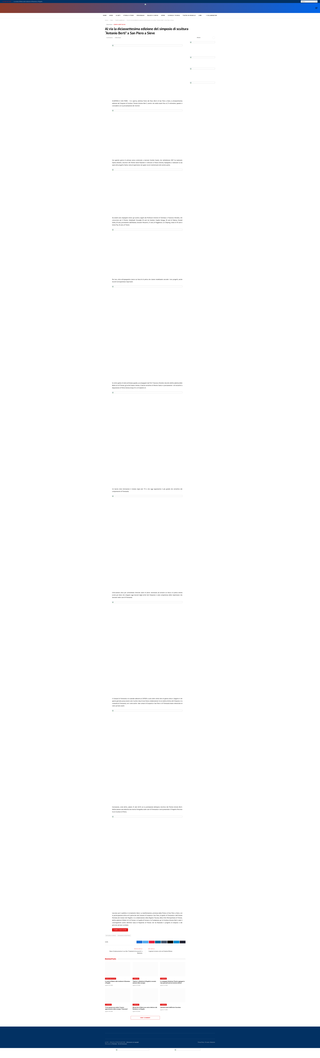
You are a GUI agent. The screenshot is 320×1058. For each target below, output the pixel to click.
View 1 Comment (145, 1017)
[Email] (106, 58)
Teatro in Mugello (189, 15)
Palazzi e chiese (152, 15)
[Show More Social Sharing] (213, 37)
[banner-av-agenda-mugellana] (202, 42)
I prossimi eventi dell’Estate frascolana (170, 1007)
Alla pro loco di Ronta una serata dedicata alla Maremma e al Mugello (145, 1008)
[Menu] (316, 8)
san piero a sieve (111, 935)
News (111, 15)
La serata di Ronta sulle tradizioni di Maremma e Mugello (28, 1)
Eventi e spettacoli (119, 24)
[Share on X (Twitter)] (205, 37)
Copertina (136, 978)
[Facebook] (106, 47)
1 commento (109, 37)
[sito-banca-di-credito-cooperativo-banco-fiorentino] (202, 83)
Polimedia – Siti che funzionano (119, 1044)
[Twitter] (106, 51)
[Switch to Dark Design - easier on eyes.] (297, 1)
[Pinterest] (106, 55)
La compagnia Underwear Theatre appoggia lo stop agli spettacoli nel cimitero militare (172, 982)
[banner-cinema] (202, 69)
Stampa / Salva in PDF (120, 930)
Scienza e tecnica (174, 15)
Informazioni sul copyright (132, 1042)
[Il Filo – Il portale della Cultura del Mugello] (160, 8)
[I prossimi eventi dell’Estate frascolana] (173, 995)
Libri (200, 15)
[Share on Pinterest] (208, 37)
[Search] (299, 1)
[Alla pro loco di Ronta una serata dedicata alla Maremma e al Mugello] (145, 995)
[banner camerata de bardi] (202, 57)
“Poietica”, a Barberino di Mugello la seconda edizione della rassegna (144, 982)
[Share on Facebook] (202, 37)
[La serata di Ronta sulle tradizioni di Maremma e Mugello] (117, 969)
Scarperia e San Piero (124, 935)
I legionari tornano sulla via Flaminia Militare (160, 951)
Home (105, 15)
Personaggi (140, 15)
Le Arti (118, 15)
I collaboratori (211, 15)
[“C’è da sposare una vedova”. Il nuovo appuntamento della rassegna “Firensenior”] (117, 995)
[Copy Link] (210, 37)
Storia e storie (128, 15)
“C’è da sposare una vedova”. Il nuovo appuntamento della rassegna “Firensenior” (116, 1008)
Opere (163, 15)
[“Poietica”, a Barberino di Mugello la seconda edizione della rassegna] (145, 969)
